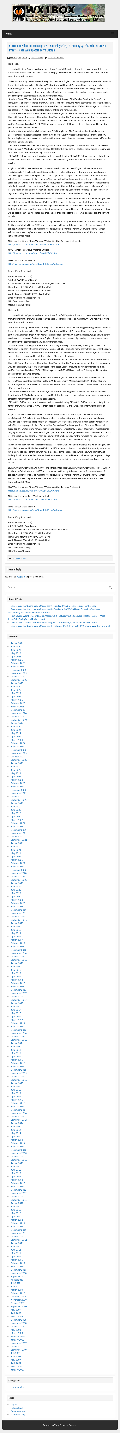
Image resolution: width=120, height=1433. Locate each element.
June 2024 (16, 729)
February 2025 (18, 703)
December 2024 (18, 709)
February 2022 (18, 823)
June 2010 (16, 1286)
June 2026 (16, 650)
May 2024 (16, 733)
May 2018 (16, 973)
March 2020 (17, 900)
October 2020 (18, 876)
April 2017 (16, 1016)
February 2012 (18, 1223)
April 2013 (16, 1176)
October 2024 (18, 716)
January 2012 (17, 1226)
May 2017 (16, 1013)
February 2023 (18, 783)
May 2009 (16, 1309)
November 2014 (19, 1113)
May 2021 (16, 853)
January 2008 (17, 1339)
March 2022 (17, 820)
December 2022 (18, 790)
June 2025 (16, 690)
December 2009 (18, 1296)
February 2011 (18, 1263)
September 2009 (19, 1306)
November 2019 (19, 913)
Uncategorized (19, 558)
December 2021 (18, 829)
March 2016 (17, 1059)
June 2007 (16, 1356)
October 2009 (18, 1303)
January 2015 (17, 1106)
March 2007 (17, 1366)
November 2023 (19, 753)
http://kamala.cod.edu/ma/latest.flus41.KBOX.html (32, 253)
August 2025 (17, 683)
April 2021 (16, 856)
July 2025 (15, 686)
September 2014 (19, 1119)
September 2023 (19, 759)
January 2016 (17, 1066)
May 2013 (16, 1173)
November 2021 (19, 833)
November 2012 (19, 1193)
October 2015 (18, 1076)
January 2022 (17, 826)
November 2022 (19, 793)
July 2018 (15, 966)
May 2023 (16, 773)
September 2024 (19, 720)
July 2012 (15, 1206)
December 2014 (18, 1109)
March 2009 (17, 1316)
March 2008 (17, 1333)
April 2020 (16, 896)
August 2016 (17, 1043)
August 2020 (17, 883)
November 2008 (19, 1323)
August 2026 (17, 643)
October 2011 (18, 1236)
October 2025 (18, 676)
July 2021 (15, 846)
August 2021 (17, 843)
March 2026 (17, 659)
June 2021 (16, 850)
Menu (9, 33)
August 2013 (17, 1163)
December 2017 (18, 989)
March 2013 (17, 1179)
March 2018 (17, 979)
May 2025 (16, 693)
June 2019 (16, 929)
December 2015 (18, 1069)
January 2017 (17, 1026)
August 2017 (17, 1003)
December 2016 (18, 1029)
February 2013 (18, 1183)
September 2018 (19, 959)
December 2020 (18, 870)
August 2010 (17, 1279)
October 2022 (18, 796)
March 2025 (17, 700)
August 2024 (17, 723)
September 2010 (19, 1276)
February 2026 (18, 663)
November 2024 (19, 713)
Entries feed (17, 1408)
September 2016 (19, 1039)
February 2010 (18, 1293)
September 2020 (19, 879)
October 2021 (18, 836)
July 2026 (15, 646)
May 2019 (16, 933)
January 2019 (17, 946)
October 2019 (18, 916)
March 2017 (17, 1020)
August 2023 (17, 763)
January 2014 (17, 1146)
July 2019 (15, 926)
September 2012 (19, 1200)
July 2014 (15, 1126)
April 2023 (16, 776)
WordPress (59, 1425)
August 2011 (17, 1243)
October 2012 (18, 1196)
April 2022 (16, 816)
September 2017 (19, 1000)
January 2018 (17, 986)
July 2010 (15, 1283)
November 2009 (19, 1299)
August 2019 (17, 923)
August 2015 (17, 1083)
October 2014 (18, 1116)
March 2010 (17, 1289)
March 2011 (17, 1259)
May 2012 (16, 1213)
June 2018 (16, 970)
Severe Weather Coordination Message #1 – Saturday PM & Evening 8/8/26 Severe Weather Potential (60, 626)
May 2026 (16, 653)
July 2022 (15, 806)
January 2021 (17, 866)
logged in (21, 576)
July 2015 (15, 1086)
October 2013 (18, 1156)
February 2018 (18, 983)
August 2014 (17, 1123)
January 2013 (17, 1186)
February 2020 (18, 903)
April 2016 (16, 1056)
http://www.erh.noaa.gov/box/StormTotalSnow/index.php (35, 264)
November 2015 (19, 1073)
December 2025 (18, 670)
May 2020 (16, 893)
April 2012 (16, 1216)
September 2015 (19, 1079)
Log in (14, 1404)
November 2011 (19, 1233)
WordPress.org (18, 1414)
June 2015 (16, 1089)
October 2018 (18, 956)
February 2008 (18, 1336)
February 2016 (18, 1063)
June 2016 (16, 1050)
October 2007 (18, 1346)
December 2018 (18, 950)
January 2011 (17, 1266)
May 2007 (16, 1359)
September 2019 (19, 920)
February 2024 (18, 743)
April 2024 (16, 736)
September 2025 (19, 679)
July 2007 (15, 1353)
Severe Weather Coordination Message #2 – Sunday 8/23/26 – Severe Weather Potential (54, 606)
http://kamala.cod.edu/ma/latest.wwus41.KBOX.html (33, 244)
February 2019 (18, 943)
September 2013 (19, 1159)
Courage (73, 1425)
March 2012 (17, 1219)
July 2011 (15, 1246)
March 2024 (17, 740)
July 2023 (15, 766)
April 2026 (16, 656)
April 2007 (16, 1363)
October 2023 (18, 756)
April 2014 (16, 1136)
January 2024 (17, 746)
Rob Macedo (37, 57)
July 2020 (15, 886)
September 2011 (19, 1239)
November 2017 (19, 993)
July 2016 (15, 1046)
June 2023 (16, 770)
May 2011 (16, 1253)
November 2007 (19, 1343)
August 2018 (17, 963)
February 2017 (18, 1023)
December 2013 (18, 1150)
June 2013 (16, 1169)
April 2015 (16, 1096)
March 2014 (17, 1139)
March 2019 (17, 939)
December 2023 (18, 750)
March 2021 (17, 859)
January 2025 (17, 706)
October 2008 (18, 1326)
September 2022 (19, 800)
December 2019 (18, 909)
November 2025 (19, 673)
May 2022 (16, 813)
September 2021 (19, 839)
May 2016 (16, 1053)
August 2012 (17, 1203)
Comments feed (18, 1411)
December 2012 (18, 1189)
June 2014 (16, 1129)
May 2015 (16, 1093)
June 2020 (16, 889)
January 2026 (17, 666)
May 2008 (16, 1329)
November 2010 (19, 1273)
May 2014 (16, 1133)
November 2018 (19, 953)
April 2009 (16, 1313)
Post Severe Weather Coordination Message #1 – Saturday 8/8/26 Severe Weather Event (54, 622)
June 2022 (16, 809)
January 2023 (17, 786)
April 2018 (16, 976)
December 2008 (18, 1319)
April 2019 (16, 936)
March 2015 (17, 1100)
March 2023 (17, 779)
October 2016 (18, 1036)
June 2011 (16, 1249)
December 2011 (18, 1229)
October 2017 (18, 996)
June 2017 (16, 1009)
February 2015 (18, 1103)
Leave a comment (56, 57)
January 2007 (17, 1369)
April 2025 (16, 696)
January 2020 (17, 906)
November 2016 (19, 1033)
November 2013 (19, 1153)
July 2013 (15, 1166)
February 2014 (18, 1143)
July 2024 (15, 726)
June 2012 (16, 1209)
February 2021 (18, 863)
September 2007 (19, 1349)
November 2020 (19, 873)
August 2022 (17, 803)
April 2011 (16, 1256)
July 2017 (15, 1006)
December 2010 (18, 1269)
